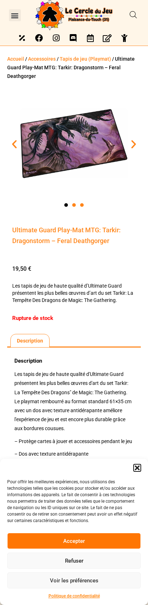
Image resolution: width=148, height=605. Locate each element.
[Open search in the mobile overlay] (133, 15)
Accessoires (42, 59)
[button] (137, 467)
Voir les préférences (74, 580)
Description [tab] (30, 341)
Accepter (74, 541)
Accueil (15, 59)
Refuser (74, 561)
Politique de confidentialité (74, 596)
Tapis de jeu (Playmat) (85, 59)
